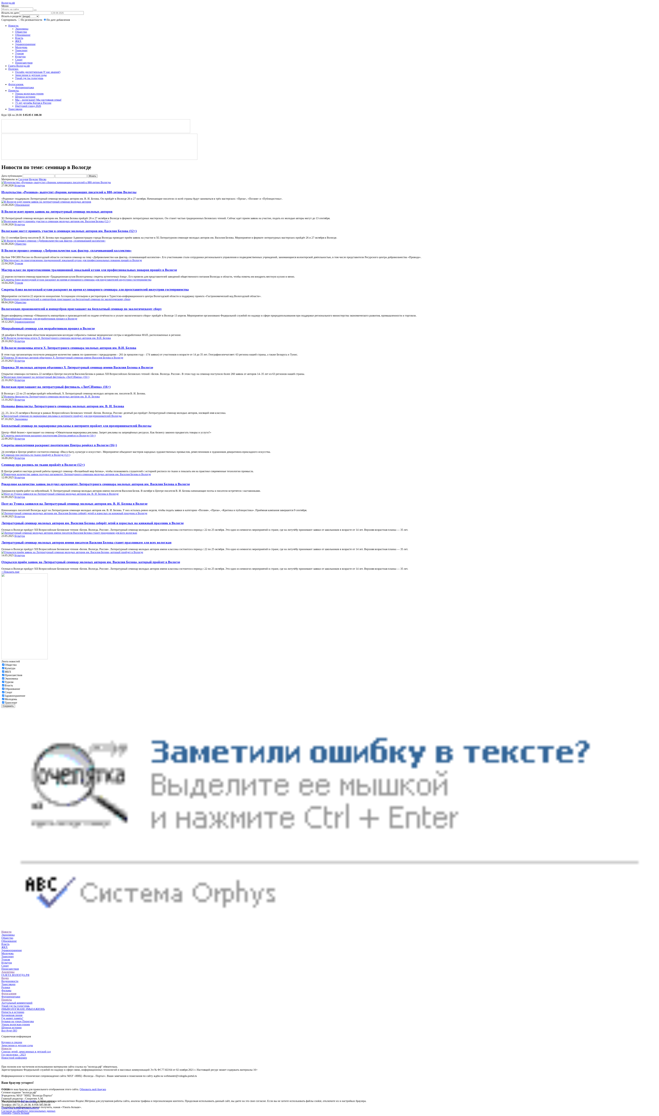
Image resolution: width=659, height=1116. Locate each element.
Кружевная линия (11, 1015)
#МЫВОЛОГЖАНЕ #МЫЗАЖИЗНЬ (23, 1009)
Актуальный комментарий (16, 1002)
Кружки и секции (11, 1042)
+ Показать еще (10, 571)
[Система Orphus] (329, 925)
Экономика (21, 28)
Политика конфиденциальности (20, 1107)
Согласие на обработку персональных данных (28, 1110)
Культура (20, 56)
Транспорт (21, 50)
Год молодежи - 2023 (13, 1054)
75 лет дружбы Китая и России (33, 102)
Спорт (18, 59)
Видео (5, 978)
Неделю (33, 179)
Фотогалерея (16, 84)
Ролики (5, 987)
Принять (6, 1113)
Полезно (13, 68)
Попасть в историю (12, 1012)
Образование (22, 34)
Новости (13, 25)
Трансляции (15, 109)
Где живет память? (12, 1018)
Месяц (42, 179)
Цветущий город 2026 (28, 106)
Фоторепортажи (24, 87)
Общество (21, 31)
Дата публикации (11, 175)
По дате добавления (58, 19)
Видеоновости (9, 981)
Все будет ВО (9, 1030)
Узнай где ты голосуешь (29, 78)
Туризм (19, 53)
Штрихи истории (25, 96)
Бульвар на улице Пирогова (17, 1021)
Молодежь (21, 47)
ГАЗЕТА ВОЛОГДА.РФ (15, 975)
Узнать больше (20, 1113)
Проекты (13, 90)
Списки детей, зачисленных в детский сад (26, 1051)
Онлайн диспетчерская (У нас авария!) (37, 72)
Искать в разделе (11, 16)
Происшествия (23, 62)
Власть (19, 38)
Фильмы (6, 990)
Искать (92, 176)
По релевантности (32, 19)
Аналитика (7, 971)
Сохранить (8, 706)
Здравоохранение (25, 44)
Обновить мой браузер (93, 1089)
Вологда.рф (8, 2)
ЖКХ (18, 41)
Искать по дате (10, 12)
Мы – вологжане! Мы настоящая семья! (38, 99)
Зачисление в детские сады (31, 75)
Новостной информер (14, 1057)
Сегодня (23, 179)
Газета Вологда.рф (19, 65)
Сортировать (8, 19)
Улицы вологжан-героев (29, 93)
